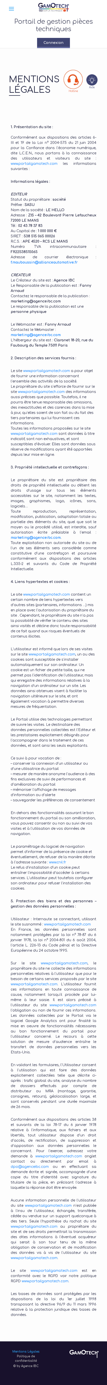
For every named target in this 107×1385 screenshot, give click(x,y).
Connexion (53, 43)
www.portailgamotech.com (34, 164)
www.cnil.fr (57, 862)
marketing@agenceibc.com (36, 335)
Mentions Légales (26, 1351)
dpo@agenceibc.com (30, 1167)
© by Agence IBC (26, 1366)
